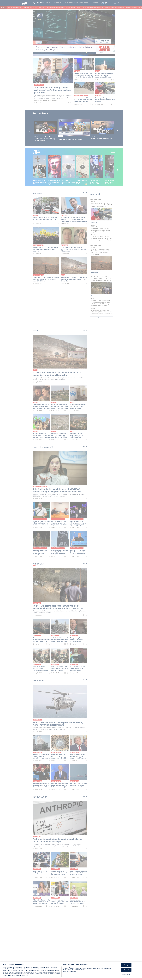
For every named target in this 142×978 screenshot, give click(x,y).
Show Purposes (126, 974)
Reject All (126, 969)
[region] (71, 970)
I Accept (126, 965)
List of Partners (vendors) (69, 971)
